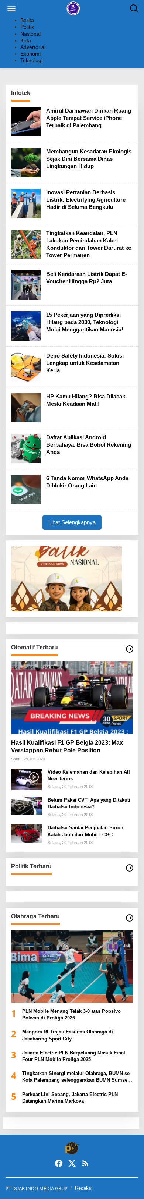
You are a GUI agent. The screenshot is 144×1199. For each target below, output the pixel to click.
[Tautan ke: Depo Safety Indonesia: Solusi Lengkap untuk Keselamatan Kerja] (26, 366)
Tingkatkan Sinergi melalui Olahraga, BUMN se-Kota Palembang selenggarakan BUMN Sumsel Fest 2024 (76, 1077)
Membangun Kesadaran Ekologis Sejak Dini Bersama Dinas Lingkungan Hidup (88, 158)
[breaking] (73, 7)
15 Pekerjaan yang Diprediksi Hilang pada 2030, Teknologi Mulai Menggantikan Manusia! (84, 322)
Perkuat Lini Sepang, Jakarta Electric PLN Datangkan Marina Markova (70, 1098)
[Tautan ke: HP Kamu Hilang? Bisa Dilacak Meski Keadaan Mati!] (26, 407)
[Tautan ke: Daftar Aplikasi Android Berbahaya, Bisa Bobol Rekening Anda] (26, 447)
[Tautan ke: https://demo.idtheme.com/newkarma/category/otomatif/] (129, 649)
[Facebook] (59, 1163)
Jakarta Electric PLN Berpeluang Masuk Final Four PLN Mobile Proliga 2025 (73, 1056)
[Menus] (11, 8)
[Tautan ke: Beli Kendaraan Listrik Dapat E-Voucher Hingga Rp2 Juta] (26, 284)
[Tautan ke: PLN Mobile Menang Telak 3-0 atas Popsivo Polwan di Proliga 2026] (72, 966)
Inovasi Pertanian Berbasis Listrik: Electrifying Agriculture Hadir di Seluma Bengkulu (86, 199)
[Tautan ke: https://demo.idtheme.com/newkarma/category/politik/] (129, 867)
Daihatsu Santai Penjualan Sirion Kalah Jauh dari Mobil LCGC (85, 831)
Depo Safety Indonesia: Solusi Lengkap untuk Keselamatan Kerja (85, 362)
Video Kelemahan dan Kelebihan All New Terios (89, 775)
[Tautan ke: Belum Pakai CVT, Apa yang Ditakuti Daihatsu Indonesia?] (26, 805)
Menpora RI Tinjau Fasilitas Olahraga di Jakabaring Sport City (67, 1035)
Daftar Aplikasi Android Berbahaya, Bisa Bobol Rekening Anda (88, 444)
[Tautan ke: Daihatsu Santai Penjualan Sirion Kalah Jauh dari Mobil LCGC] (26, 832)
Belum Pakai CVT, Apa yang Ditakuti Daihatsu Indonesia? (89, 803)
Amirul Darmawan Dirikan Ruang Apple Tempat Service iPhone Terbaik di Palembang (88, 117)
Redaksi (83, 1188)
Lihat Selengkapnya (72, 522)
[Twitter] (72, 1163)
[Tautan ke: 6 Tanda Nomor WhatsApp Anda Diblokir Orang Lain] (26, 488)
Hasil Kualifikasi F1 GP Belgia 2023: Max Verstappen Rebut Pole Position (67, 746)
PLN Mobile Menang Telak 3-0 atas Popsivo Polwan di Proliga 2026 (71, 1014)
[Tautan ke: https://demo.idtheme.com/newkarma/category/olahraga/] (129, 918)
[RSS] (85, 1163)
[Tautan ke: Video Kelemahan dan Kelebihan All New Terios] (26, 778)
